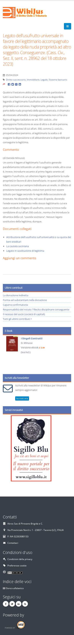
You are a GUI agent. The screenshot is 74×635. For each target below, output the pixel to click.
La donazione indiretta (15, 295)
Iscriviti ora (22, 398)
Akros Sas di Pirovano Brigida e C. (25, 523)
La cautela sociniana (17, 246)
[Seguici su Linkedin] (18, 604)
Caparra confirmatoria (15, 304)
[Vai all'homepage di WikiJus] (28, 12)
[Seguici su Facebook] (6, 604)
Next (67, 353)
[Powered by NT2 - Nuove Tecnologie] (15, 624)
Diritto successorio (16, 79)
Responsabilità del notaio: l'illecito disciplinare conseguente (36, 309)
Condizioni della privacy (19, 559)
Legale (44, 79)
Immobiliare (33, 79)
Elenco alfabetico (15, 588)
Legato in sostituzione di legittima (25, 250)
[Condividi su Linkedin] (20, 84)
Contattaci (12, 542)
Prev (7, 353)
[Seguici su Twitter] (12, 604)
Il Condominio (40, 338)
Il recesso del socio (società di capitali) (24, 314)
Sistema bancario (58, 79)
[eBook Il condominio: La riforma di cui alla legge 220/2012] (24, 344)
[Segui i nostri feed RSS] (25, 604)
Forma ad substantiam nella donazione (25, 300)
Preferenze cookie (17, 565)
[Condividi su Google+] (17, 84)
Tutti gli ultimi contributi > (17, 319)
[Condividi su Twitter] (13, 84)
